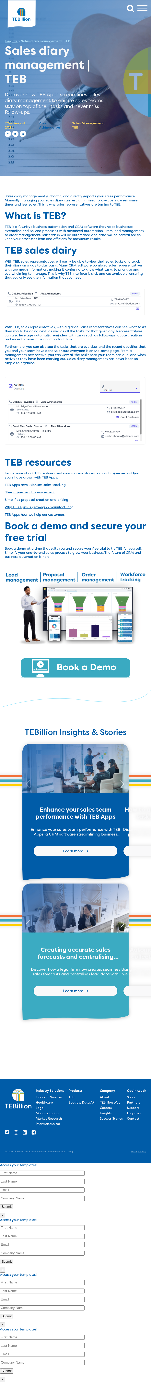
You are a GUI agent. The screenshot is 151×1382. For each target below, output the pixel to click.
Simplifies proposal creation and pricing (36, 499)
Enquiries (134, 1113)
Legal (40, 1108)
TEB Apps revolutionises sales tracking (35, 484)
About (104, 1097)
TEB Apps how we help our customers (35, 514)
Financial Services (49, 1097)
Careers (106, 1108)
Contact (133, 1119)
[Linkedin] (23, 134)
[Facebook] (8, 134)
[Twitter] (15, 134)
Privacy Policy (138, 1151)
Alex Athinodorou (49, 125)
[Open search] (130, 8)
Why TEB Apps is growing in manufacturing (39, 507)
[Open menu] (142, 8)
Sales (131, 1097)
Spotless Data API (82, 1103)
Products (76, 1091)
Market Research (49, 1119)
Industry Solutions (50, 1091)
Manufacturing (47, 1113)
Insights (11, 41)
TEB (75, 127)
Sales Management (88, 123)
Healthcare (44, 1103)
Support (133, 1108)
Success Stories (111, 1119)
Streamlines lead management (30, 492)
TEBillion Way (110, 1103)
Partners (133, 1103)
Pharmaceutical (48, 1124)
